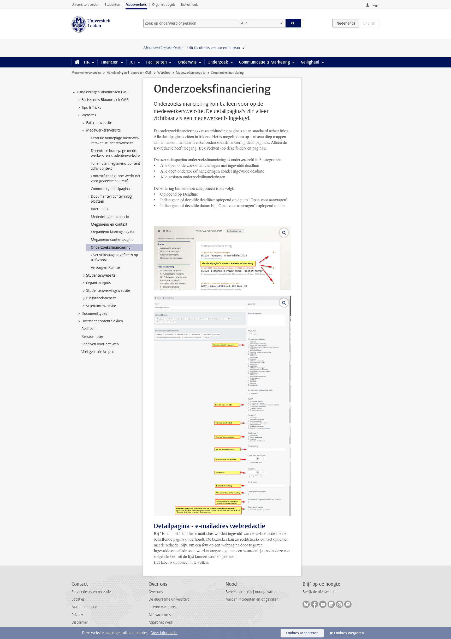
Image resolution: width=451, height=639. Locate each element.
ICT (132, 62)
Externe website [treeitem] (99, 122)
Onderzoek (217, 62)
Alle (244, 23)
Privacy (77, 614)
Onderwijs (187, 62)
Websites (163, 73)
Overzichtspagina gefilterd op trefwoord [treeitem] (114, 258)
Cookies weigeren (349, 633)
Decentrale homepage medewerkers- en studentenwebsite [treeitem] (115, 153)
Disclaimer (80, 622)
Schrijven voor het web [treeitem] (100, 344)
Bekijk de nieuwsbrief (319, 591)
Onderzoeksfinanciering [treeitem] (110, 247)
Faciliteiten (156, 62)
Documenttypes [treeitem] (94, 313)
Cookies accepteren (302, 633)
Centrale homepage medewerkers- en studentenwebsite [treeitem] (115, 141)
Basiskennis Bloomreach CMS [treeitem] (105, 99)
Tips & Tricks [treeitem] (91, 107)
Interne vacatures (162, 606)
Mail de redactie (84, 606)
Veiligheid (310, 62)
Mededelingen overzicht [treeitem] (110, 216)
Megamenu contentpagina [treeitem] (112, 239)
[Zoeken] (293, 23)
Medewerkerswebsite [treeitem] (103, 130)
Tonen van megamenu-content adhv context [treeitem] (115, 166)
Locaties (78, 599)
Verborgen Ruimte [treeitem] (105, 267)
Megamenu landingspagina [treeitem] (112, 232)
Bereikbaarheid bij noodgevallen (250, 591)
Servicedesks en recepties (92, 591)
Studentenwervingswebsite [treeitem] (108, 290)
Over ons (156, 591)
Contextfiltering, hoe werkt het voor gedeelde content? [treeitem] (115, 179)
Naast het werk (161, 622)
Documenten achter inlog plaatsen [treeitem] (111, 199)
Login (375, 5)
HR (87, 62)
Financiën (109, 62)
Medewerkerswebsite (86, 73)
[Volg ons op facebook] (314, 604)
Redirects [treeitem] (88, 328)
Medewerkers (136, 4)
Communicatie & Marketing (264, 62)
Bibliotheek (189, 4)
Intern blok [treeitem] (99, 209)
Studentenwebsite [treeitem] (100, 275)
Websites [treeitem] (88, 115)
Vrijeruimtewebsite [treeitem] (101, 306)
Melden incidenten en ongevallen (251, 599)
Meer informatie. (164, 632)
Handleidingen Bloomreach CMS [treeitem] (103, 92)
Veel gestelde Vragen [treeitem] (97, 351)
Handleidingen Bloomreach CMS (129, 73)
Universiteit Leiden (85, 4)
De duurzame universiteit (169, 599)
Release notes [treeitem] (92, 336)
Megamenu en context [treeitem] (109, 224)
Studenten (112, 4)
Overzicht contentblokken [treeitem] (102, 321)
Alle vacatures (160, 614)
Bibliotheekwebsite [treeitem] (101, 298)
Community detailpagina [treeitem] (110, 188)
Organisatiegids (163, 4)
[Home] (76, 62)
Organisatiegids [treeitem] (98, 283)
